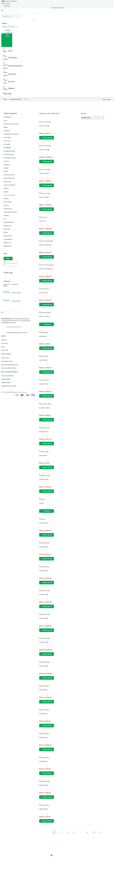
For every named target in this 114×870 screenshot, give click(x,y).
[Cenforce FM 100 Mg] (46, 241)
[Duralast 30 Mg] (44, 475)
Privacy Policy (5, 358)
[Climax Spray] (43, 332)
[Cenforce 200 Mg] (45, 146)
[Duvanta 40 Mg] (44, 638)
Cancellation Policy (7, 361)
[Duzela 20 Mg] (44, 686)
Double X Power (43, 431)
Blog (9, 94)
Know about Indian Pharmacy (9, 364)
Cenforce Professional (45, 269)
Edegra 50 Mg (43, 809)
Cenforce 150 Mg (44, 126)
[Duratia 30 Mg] (42, 519)
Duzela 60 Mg (43, 761)
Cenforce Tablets (44, 316)
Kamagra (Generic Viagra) (8, 386)
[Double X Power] (44, 428)
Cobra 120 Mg (43, 360)
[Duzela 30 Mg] (44, 710)
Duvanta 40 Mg (43, 642)
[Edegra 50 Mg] (44, 805)
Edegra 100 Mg (43, 785)
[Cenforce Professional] (46, 265)
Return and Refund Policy (8, 368)
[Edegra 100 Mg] (44, 781)
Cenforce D (42, 221)
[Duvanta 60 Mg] (44, 662)
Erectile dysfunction (15, 99)
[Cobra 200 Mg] (44, 380)
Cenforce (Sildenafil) (7, 375)
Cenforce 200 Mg (44, 149)
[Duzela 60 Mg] (44, 757)
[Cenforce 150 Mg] (45, 122)
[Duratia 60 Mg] (44, 543)
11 (100, 832)
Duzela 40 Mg (43, 737)
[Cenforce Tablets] (45, 312)
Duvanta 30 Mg (43, 618)
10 (94, 832)
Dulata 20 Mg (43, 455)
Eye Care (11, 81)
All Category (12, 57)
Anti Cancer (12, 74)
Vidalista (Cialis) (5, 382)
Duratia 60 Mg (43, 547)
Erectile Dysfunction (15, 66)
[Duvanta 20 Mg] (44, 590)
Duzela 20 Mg (43, 690)
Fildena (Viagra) (5, 379)
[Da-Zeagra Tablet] (45, 404)
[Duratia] (42, 499)
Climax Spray (43, 336)
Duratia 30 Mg (43, 523)
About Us (4, 340)
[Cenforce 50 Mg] (44, 193)
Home (10, 51)
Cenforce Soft (43, 292)
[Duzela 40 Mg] (44, 733)
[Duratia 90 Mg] (44, 567)
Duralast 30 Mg (43, 479)
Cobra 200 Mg (43, 384)
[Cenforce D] (43, 217)
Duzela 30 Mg (43, 713)
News (3, 346)
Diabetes (11, 88)
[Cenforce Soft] (44, 289)
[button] (9, 1)
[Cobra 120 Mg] (43, 356)
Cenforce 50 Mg (44, 197)
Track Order (4, 350)
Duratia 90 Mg (43, 570)
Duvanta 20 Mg (43, 594)
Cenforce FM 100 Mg (45, 245)
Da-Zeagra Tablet (44, 408)
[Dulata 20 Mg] (43, 451)
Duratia (41, 503)
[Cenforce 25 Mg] (44, 169)
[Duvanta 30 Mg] (44, 614)
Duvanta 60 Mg (43, 666)
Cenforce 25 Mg (44, 173)
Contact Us (4, 343)
